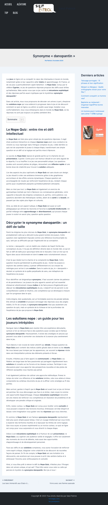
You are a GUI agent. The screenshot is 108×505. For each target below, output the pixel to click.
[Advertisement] (54, 33)
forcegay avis (54, 499)
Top (6, 13)
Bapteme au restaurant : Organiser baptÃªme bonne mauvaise (92, 104)
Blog (15, 13)
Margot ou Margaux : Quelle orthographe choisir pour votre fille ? (93, 89)
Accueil (8, 4)
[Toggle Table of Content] (20, 120)
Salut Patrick (67, 8)
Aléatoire (21, 4)
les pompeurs (54, 501)
